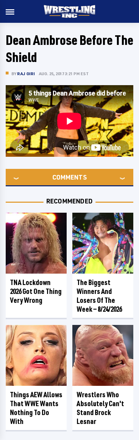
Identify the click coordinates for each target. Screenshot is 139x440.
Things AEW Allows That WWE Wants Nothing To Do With (36, 408)
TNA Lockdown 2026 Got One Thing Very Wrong (36, 291)
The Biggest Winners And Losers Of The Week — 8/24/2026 (99, 296)
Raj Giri (26, 73)
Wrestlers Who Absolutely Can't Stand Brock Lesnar (100, 408)
